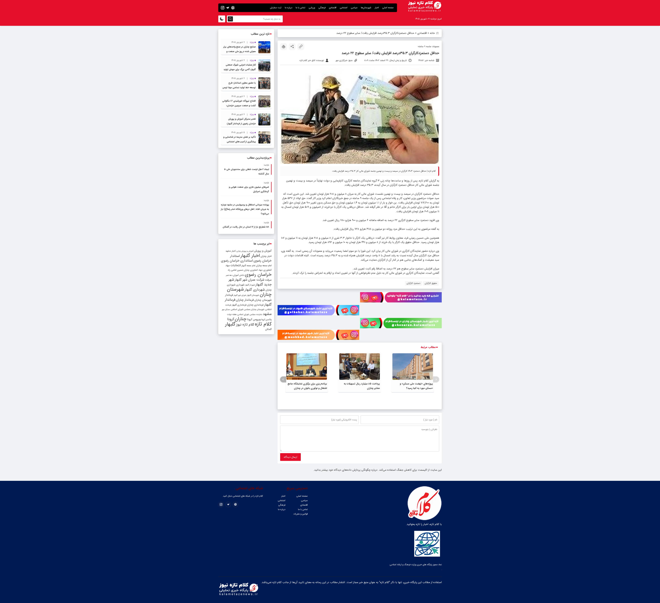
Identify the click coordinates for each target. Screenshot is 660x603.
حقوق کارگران (431, 283)
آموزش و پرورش (263, 251)
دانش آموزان (238, 275)
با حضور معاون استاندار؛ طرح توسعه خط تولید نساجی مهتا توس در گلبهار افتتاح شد (239, 87)
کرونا (230, 319)
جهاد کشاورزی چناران (253, 270)
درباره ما (288, 7)
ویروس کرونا (254, 319)
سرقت (268, 280)
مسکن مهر (226, 309)
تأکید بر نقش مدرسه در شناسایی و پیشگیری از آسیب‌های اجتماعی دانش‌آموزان (239, 141)
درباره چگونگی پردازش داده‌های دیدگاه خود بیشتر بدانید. (345, 470)
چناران (240, 319)
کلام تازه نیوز (245, 324)
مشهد (267, 314)
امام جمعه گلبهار (248, 265)
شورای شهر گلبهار (240, 295)
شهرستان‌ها (366, 7)
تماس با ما (300, 7)
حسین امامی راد (235, 270)
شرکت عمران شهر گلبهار (249, 279)
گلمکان (268, 329)
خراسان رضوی (258, 274)
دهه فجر (229, 275)
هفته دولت (231, 314)
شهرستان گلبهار (253, 295)
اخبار (377, 7)
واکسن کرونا (266, 319)
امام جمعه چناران (264, 265)
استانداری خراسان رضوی (237, 260)
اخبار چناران (266, 256)
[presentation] (436, 380)
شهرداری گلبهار (255, 289)
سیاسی (354, 7)
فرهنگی (322, 7)
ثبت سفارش (275, 7)
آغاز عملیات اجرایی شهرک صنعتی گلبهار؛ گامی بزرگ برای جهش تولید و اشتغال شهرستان (240, 69)
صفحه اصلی (388, 7)
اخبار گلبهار (250, 255)
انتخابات (235, 265)
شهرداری (240, 285)
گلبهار (230, 324)
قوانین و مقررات (300, 514)
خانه (432, 33)
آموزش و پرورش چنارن (244, 251)
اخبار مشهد (231, 251)
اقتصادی (332, 7)
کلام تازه (263, 324)
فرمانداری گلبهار (239, 305)
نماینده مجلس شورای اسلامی (249, 314)
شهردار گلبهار (250, 284)
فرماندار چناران (245, 300)
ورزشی (312, 7)
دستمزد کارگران (413, 283)
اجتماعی (343, 7)
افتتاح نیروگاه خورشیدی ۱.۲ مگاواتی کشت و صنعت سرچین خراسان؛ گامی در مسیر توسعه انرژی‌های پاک (239, 105)
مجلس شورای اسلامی (240, 309)
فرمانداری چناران (255, 305)
